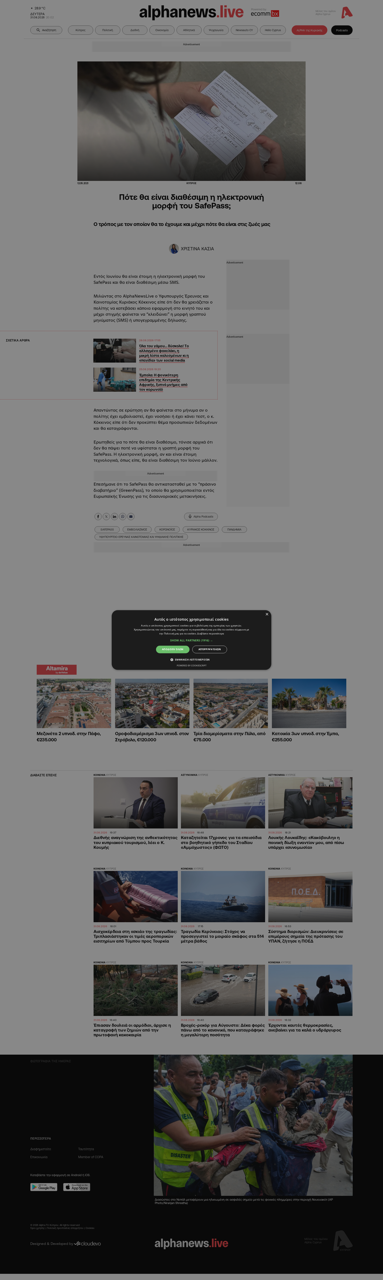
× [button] (266, 614)
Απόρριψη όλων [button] (209, 649)
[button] (191, 640)
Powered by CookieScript (191, 665)
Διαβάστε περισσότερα (210, 633)
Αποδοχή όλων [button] (173, 649)
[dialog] (191, 640)
